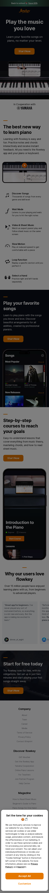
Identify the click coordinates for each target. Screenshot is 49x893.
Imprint (20, 867)
